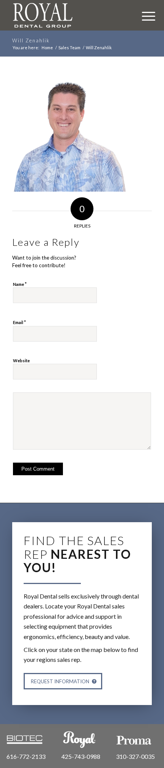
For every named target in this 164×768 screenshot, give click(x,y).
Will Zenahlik (31, 40)
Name (20, 284)
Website (21, 360)
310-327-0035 (135, 756)
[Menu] (144, 15)
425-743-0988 (80, 756)
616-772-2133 (25, 756)
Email (19, 322)
